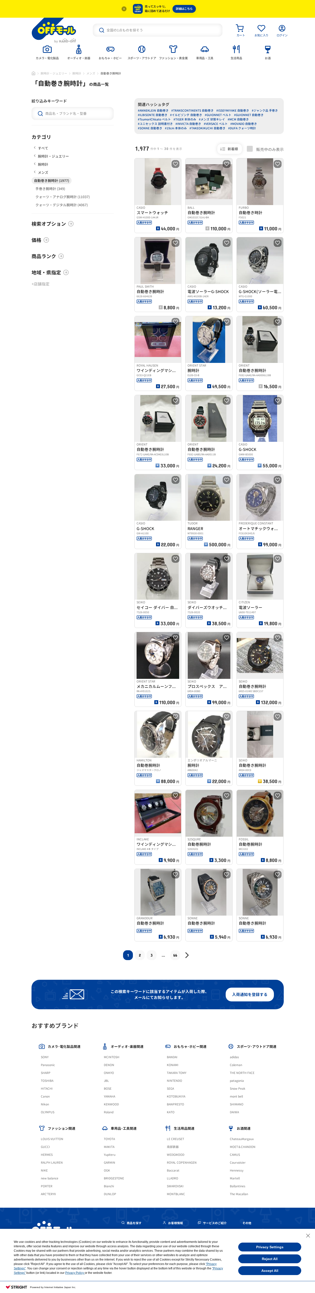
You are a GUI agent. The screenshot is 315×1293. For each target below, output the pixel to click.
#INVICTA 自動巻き (188, 124)
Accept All (269, 1271)
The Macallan (239, 1194)
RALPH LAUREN (52, 1162)
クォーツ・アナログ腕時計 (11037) (62, 196)
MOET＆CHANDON (242, 1147)
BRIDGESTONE (114, 1178)
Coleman (236, 1065)
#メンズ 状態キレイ (212, 119)
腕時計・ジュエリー (54, 73)
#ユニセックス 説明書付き (155, 124)
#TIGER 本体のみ (184, 119)
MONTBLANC (176, 1194)
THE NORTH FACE (242, 1073)
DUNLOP (110, 1194)
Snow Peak (237, 1088)
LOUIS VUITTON (52, 1139)
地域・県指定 (46, 272)
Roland (108, 1112)
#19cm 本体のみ (176, 128)
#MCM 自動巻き (238, 119)
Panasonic (48, 1065)
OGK (107, 1170)
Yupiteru (109, 1155)
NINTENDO (174, 1081)
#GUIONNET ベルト (218, 115)
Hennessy (236, 1170)
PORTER (46, 1186)
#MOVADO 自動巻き (243, 124)
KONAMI (172, 1065)
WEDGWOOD (175, 1155)
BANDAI (172, 1057)
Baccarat (173, 1170)
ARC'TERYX (48, 1194)
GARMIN (109, 1162)
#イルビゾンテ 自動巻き (186, 115)
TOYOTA (109, 1139)
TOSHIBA (47, 1081)
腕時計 (76, 73)
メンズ (90, 73)
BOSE (107, 1088)
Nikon (45, 1104)
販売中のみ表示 (269, 149)
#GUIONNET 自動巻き (249, 115)
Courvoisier (238, 1162)
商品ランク (44, 256)
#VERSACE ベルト (216, 124)
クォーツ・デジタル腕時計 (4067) (61, 205)
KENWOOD (111, 1104)
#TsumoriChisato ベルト (154, 119)
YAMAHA (109, 1096)
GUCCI (45, 1147)
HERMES (47, 1155)
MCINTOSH (111, 1057)
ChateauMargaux (242, 1139)
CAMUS (235, 1155)
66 (175, 955)
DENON (109, 1065)
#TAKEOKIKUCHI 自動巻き (207, 128)
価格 (36, 240)
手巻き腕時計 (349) (50, 188)
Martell (235, 1178)
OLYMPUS (47, 1112)
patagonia (237, 1081)
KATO (170, 1112)
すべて (43, 148)
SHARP (45, 1073)
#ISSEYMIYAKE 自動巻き (232, 110)
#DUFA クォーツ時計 (242, 128)
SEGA (170, 1088)
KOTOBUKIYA (176, 1096)
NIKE (44, 1170)
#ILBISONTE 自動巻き (152, 115)
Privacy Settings (270, 1247)
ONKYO (109, 1073)
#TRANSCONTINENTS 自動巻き (192, 110)
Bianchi (109, 1186)
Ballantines (237, 1186)
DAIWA (234, 1112)
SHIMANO (236, 1104)
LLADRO (172, 1178)
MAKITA (109, 1147)
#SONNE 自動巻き (150, 128)
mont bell (236, 1096)
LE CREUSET (175, 1139)
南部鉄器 (173, 1147)
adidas (234, 1057)
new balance (49, 1178)
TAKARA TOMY (176, 1073)
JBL (106, 1081)
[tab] (47, 51)
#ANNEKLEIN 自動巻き (153, 110)
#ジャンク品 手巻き (265, 110)
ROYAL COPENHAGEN (182, 1162)
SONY (44, 1057)
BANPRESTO (175, 1104)
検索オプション (49, 223)
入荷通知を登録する (250, 994)
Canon (45, 1096)
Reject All (270, 1259)
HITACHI (47, 1088)
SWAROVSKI (175, 1186)
